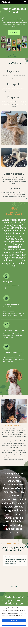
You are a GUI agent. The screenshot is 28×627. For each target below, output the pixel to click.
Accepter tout (14, 620)
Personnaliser (14, 624)
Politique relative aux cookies (11, 617)
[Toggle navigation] (25, 1)
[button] (11, 586)
